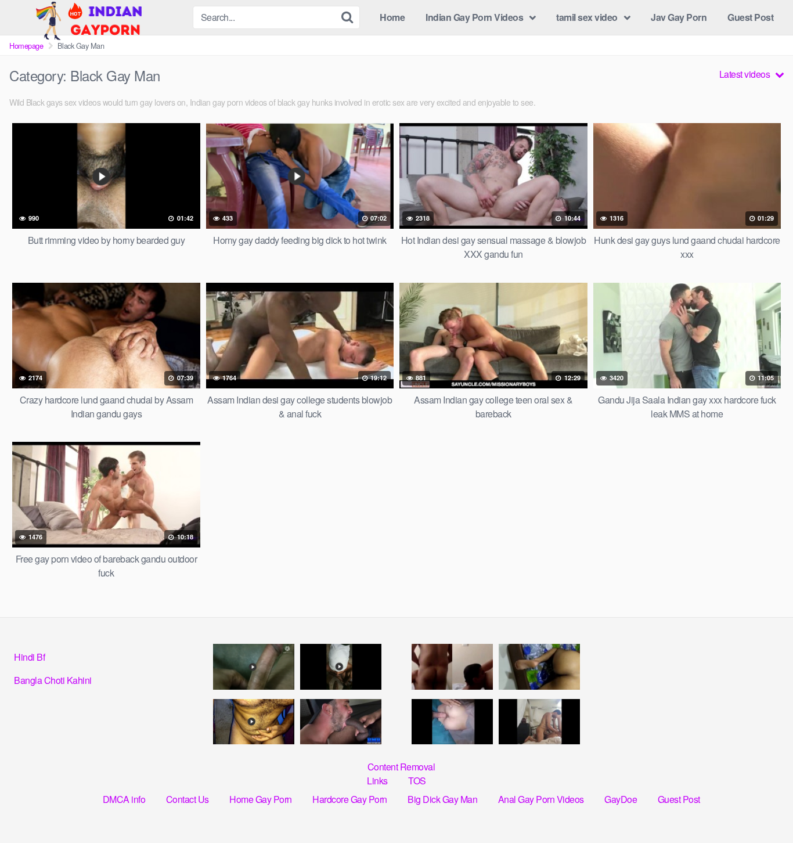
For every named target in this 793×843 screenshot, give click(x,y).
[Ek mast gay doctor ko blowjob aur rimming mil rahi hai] (452, 667)
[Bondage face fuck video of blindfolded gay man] (340, 667)
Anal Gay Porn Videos (541, 799)
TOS (417, 780)
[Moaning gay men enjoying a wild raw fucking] (539, 722)
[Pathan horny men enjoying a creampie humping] (452, 722)
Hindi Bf (29, 657)
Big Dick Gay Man (442, 799)
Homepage (26, 45)
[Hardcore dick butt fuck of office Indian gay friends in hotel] (340, 722)
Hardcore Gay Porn (349, 799)
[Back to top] (761, 806)
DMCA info (124, 799)
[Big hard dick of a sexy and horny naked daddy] (253, 667)
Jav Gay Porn (679, 17)
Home (392, 17)
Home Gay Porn (260, 799)
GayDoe (620, 799)
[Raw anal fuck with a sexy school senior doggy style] (539, 667)
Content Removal (401, 766)
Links (377, 780)
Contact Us (187, 799)
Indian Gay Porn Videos (474, 17)
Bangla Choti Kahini (53, 680)
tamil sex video (587, 17)
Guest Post (750, 17)
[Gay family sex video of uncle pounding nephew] (253, 722)
